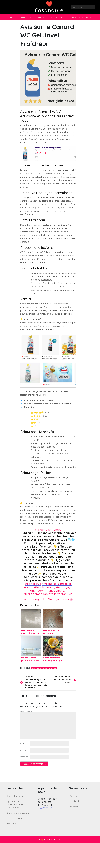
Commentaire (27, 711)
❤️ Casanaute (49, 7)
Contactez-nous (15, 796)
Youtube (73, 796)
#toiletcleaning (44, 587)
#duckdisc (64, 583)
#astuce (67, 594)
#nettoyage (64, 587)
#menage (36, 590)
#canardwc (33, 583)
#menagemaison (56, 590)
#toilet (28, 587)
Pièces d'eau (36, 668)
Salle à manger (21, 17)
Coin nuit (54, 17)
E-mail (23, 750)
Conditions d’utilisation (18, 813)
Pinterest (74, 806)
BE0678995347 (44, 808)
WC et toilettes (49, 668)
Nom (22, 743)
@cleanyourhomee (48, 529)
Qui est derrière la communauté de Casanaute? (15, 804)
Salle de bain (35, 17)
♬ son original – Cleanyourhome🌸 (48, 599)
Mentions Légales (15, 818)
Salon (45, 17)
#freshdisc (49, 583)
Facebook (74, 801)
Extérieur (64, 17)
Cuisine (10, 17)
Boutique (89, 17)
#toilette (54, 594)
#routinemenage (36, 594)
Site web (24, 757)
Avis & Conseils (77, 17)
